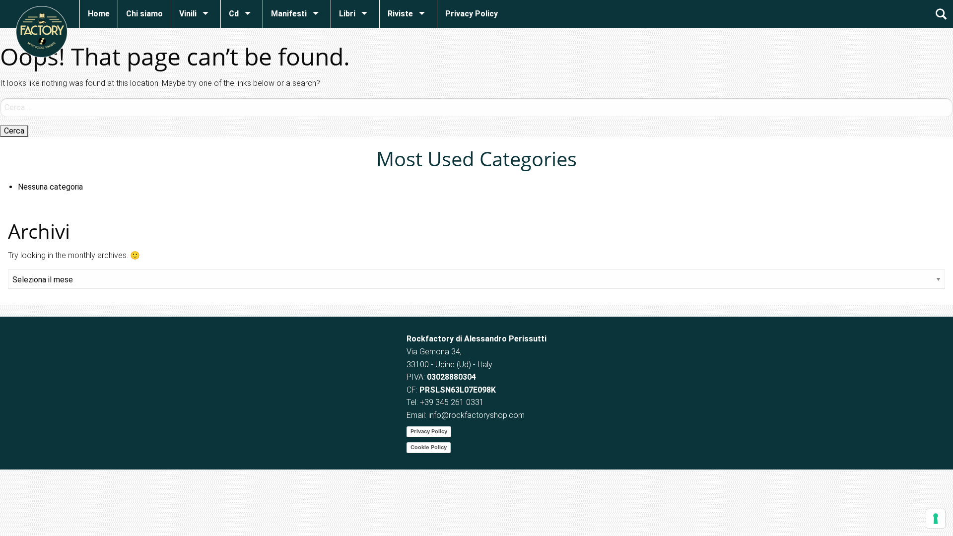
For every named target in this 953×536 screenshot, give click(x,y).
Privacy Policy (428, 431)
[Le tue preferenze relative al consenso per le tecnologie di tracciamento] (935, 518)
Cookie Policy (428, 447)
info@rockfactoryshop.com (476, 415)
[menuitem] (98, 14)
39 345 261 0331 (454, 402)
